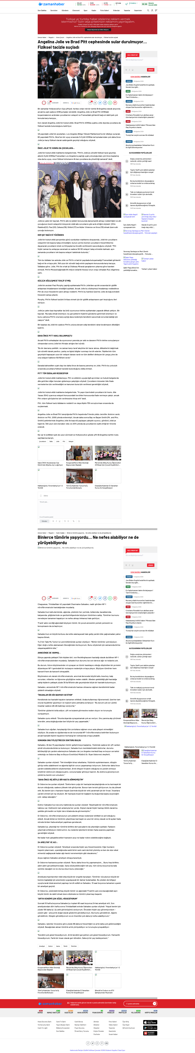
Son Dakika (42, 10)
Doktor (50, 946)
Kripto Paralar (151, 1012)
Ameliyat (42, 946)
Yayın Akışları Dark (63, 1025)
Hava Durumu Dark (44, 1022)
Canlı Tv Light (43, 1028)
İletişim (80, 1050)
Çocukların (42, 441)
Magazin (51, 37)
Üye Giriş (126, 1022)
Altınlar (96, 1022)
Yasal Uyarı (121, 1050)
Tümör (65, 946)
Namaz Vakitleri (53, 1012)
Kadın (94, 10)
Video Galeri (113, 1025)
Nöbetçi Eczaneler (63, 1028)
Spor (85, 10)
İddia (51, 441)
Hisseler (110, 1012)
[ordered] (65, 521)
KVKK (103, 1050)
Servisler (54, 10)
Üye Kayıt (126, 1025)
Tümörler (74, 946)
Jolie (57, 441)
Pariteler (123, 1012)
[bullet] (68, 521)
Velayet (71, 441)
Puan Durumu (97, 1012)
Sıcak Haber (113, 1034)
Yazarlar (127, 10)
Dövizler (96, 1025)
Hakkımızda (74, 1050)
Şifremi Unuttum (129, 1028)
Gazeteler (138, 10)
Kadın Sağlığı (60, 533)
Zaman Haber (42, 37)
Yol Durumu (135, 1012)
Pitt (64, 441)
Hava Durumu (82, 1012)
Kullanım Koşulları (111, 1050)
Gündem (65, 10)
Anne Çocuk (60, 37)
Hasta (58, 946)
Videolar (116, 10)
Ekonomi (76, 10)
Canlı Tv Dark (61, 1022)
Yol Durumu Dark (44, 1025)
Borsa (40, 1012)
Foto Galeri (104, 10)
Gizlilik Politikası (89, 1050)
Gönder (44, 521)
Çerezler (98, 1050)
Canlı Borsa (79, 1022)
